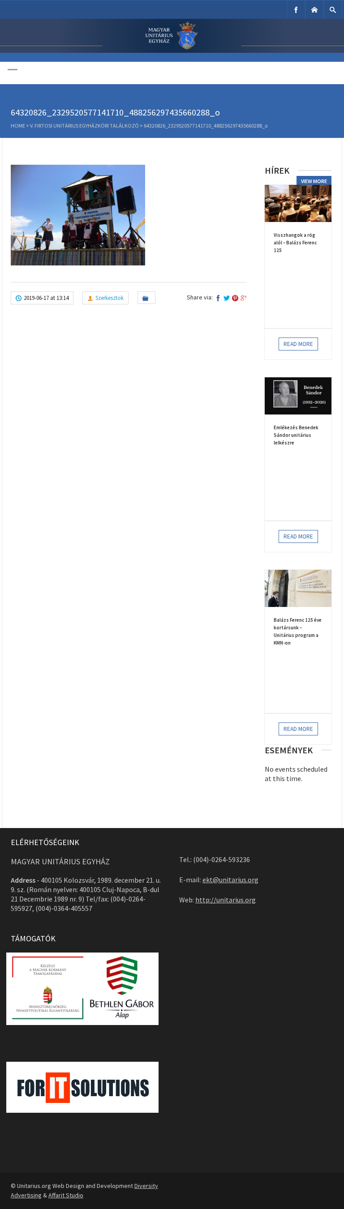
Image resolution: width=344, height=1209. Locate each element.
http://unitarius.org (225, 899)
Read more (298, 344)
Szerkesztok (109, 298)
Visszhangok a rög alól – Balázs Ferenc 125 (295, 242)
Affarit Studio (65, 1195)
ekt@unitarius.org (230, 879)
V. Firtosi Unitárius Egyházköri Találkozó (84, 125)
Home (18, 125)
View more (314, 181)
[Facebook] (296, 9)
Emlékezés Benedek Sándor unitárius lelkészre (296, 435)
